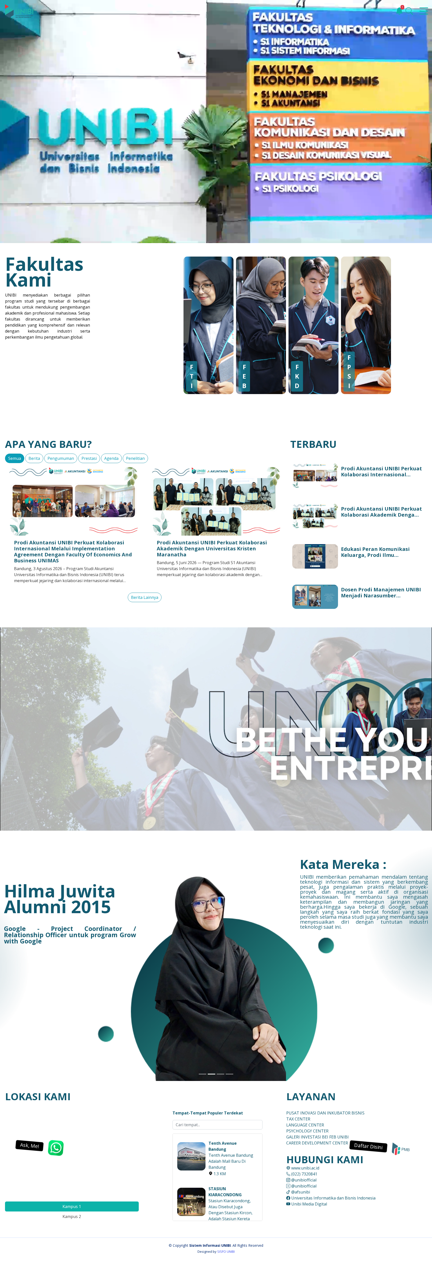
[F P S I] (373, 325)
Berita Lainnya (144, 597)
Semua (14, 458)
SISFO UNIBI (226, 1251)
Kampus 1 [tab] (71, 1206)
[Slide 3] (220, 1074)
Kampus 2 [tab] (71, 1216)
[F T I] (216, 325)
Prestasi (89, 458)
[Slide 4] (229, 1074)
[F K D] (321, 325)
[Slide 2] (211, 1074)
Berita (34, 458)
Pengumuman (61, 458)
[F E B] (268, 325)
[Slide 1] (202, 1074)
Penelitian (135, 458)
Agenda (111, 458)
